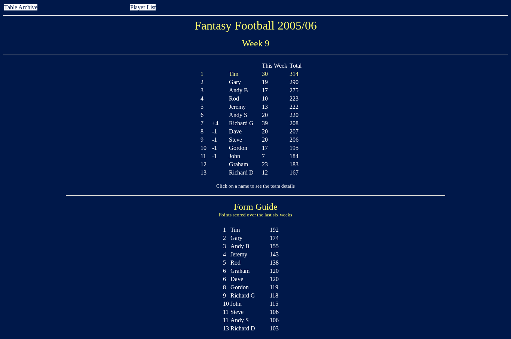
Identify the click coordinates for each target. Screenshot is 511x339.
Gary (235, 82)
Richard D (241, 172)
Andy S (238, 115)
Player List (143, 7)
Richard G (241, 123)
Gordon (238, 148)
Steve (235, 139)
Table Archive (20, 7)
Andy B (238, 90)
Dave (235, 131)
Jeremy (237, 107)
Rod (234, 98)
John (234, 156)
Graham (238, 164)
